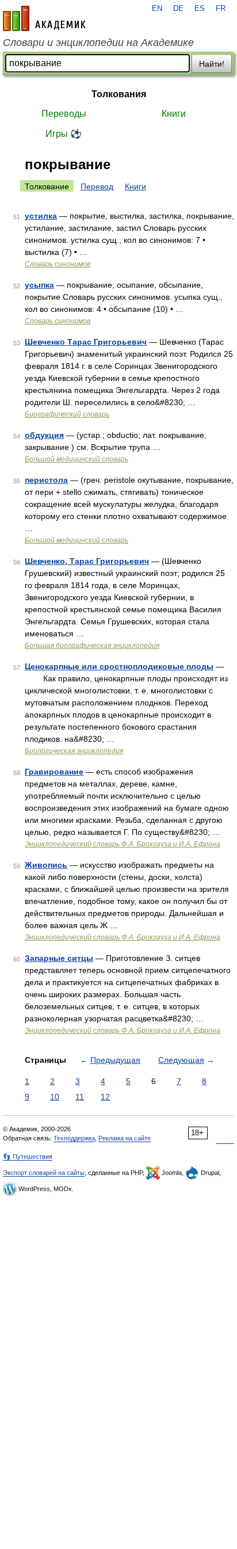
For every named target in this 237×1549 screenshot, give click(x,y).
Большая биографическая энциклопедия (92, 646)
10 (54, 1096)
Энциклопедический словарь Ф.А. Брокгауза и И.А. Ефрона (122, 844)
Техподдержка (74, 1138)
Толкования (118, 94)
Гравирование (54, 771)
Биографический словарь (67, 414)
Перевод (97, 186)
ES (199, 9)
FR (220, 9)
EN (157, 9)
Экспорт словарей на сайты (44, 1172)
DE (178, 9)
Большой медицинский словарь (76, 459)
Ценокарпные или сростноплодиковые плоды (119, 666)
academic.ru (44, 18)
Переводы (63, 114)
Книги (174, 114)
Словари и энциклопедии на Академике (98, 42)
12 (105, 1096)
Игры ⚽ (63, 134)
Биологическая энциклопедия (74, 751)
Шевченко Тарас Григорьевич (86, 341)
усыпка (39, 284)
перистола (46, 479)
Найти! (211, 63)
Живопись (46, 864)
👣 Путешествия (27, 1156)
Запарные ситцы (59, 958)
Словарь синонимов (57, 264)
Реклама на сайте (124, 1138)
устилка (41, 215)
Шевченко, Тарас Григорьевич (87, 561)
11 (79, 1096)
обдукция (44, 435)
